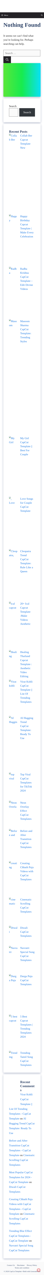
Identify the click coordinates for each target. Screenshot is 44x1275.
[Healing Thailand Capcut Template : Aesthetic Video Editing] (13, 664)
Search (12, 106)
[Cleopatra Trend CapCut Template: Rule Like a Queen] (13, 575)
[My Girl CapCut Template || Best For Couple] (13, 466)
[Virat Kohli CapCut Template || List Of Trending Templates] (13, 698)
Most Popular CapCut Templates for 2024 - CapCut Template (21, 1177)
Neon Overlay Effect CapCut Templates (25, 810)
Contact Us (11, 1265)
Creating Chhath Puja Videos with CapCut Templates (27, 871)
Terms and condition (22, 1268)
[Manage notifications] (39, 1270)
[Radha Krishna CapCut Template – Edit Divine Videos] (13, 293)
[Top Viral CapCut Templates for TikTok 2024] (13, 786)
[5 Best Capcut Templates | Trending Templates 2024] (13, 1033)
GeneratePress (35, 1271)
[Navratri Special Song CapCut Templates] (13, 960)
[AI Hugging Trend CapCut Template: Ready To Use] (13, 744)
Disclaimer (21, 1265)
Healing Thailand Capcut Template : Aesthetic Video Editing (26, 664)
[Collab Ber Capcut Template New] (13, 174)
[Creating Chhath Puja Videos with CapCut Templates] (13, 879)
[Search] (7, 59)
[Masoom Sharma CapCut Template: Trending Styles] (13, 377)
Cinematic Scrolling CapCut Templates (22, 1160)
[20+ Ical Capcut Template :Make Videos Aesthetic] (13, 626)
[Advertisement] (22, 80)
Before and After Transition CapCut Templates (26, 839)
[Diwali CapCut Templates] (13, 936)
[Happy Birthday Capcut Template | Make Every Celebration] (13, 240)
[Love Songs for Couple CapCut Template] (13, 523)
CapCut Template (22, 6)
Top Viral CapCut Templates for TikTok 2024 (26, 782)
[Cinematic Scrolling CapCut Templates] (13, 912)
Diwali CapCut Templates (25, 931)
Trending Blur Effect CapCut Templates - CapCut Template (20, 1235)
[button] (42, 15)
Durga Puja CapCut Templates (26, 980)
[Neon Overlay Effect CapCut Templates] (13, 815)
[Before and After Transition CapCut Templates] (13, 845)
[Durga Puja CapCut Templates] (13, 994)
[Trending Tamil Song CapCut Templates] (13, 1077)
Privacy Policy (32, 1265)
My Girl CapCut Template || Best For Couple (26, 446)
